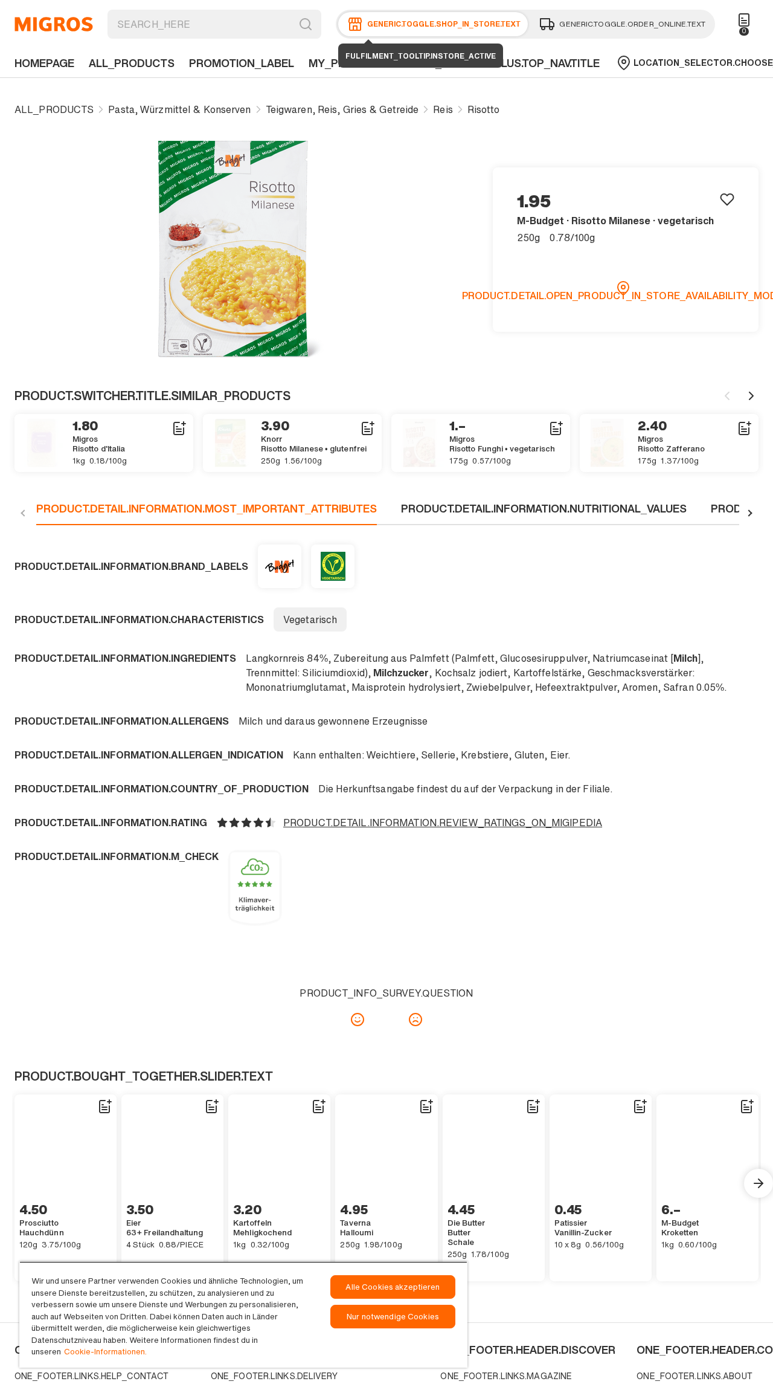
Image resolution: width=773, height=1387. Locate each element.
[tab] (206, 513)
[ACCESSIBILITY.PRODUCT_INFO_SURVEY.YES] (357, 1019)
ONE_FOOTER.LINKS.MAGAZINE (506, 1375)
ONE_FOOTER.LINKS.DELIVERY (274, 1375)
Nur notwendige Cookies (393, 1316)
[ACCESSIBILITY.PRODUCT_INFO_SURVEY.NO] (415, 1019)
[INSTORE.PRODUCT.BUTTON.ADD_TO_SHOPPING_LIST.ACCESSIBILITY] (179, 428)
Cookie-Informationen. (105, 1351)
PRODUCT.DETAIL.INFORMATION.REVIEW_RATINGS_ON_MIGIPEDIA (442, 822)
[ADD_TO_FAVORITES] (727, 199)
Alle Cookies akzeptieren (392, 1287)
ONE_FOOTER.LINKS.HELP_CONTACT (91, 1375)
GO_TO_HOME (53, 24)
